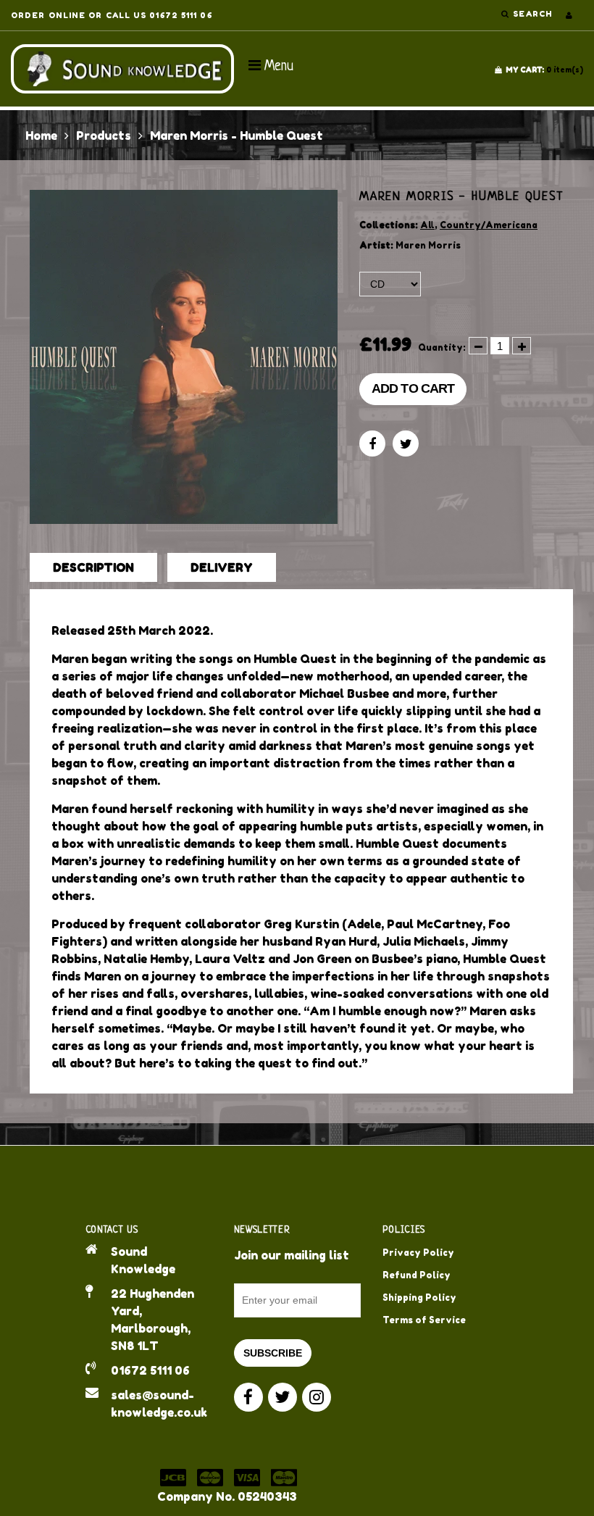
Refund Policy (416, 1275)
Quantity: (442, 347)
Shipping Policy (419, 1297)
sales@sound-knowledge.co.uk (159, 1404)
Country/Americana (488, 225)
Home (41, 135)
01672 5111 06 (150, 1370)
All (427, 225)
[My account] (569, 15)
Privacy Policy (418, 1252)
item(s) (544, 69)
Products (103, 135)
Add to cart (413, 388)
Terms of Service (424, 1320)
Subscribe (272, 1353)
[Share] (372, 443)
